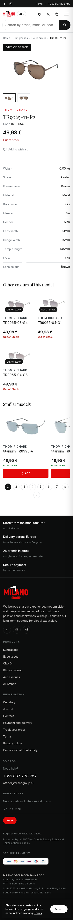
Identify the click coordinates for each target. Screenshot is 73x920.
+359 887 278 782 (59, 3)
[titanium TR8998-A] (25, 444)
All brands (9, 684)
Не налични (39, 37)
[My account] (48, 14)
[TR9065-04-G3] (19, 367)
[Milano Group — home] (8, 14)
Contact (8, 716)
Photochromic (12, 670)
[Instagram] (17, 630)
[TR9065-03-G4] (19, 315)
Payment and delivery (17, 723)
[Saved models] (39, 14)
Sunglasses (21, 37)
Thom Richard (15, 109)
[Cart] (56, 14)
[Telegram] (26, 630)
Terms (38, 913)
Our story (9, 702)
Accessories (11, 677)
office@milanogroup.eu (18, 783)
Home (39, 3)
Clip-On (8, 663)
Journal (8, 709)
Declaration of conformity (20, 750)
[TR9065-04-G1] (54, 315)
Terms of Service (13, 842)
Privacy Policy (51, 839)
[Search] (64, 25)
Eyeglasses (10, 656)
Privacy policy (12, 743)
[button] (15, 149)
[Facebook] (7, 630)
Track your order (14, 729)
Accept (59, 909)
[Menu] (66, 14)
